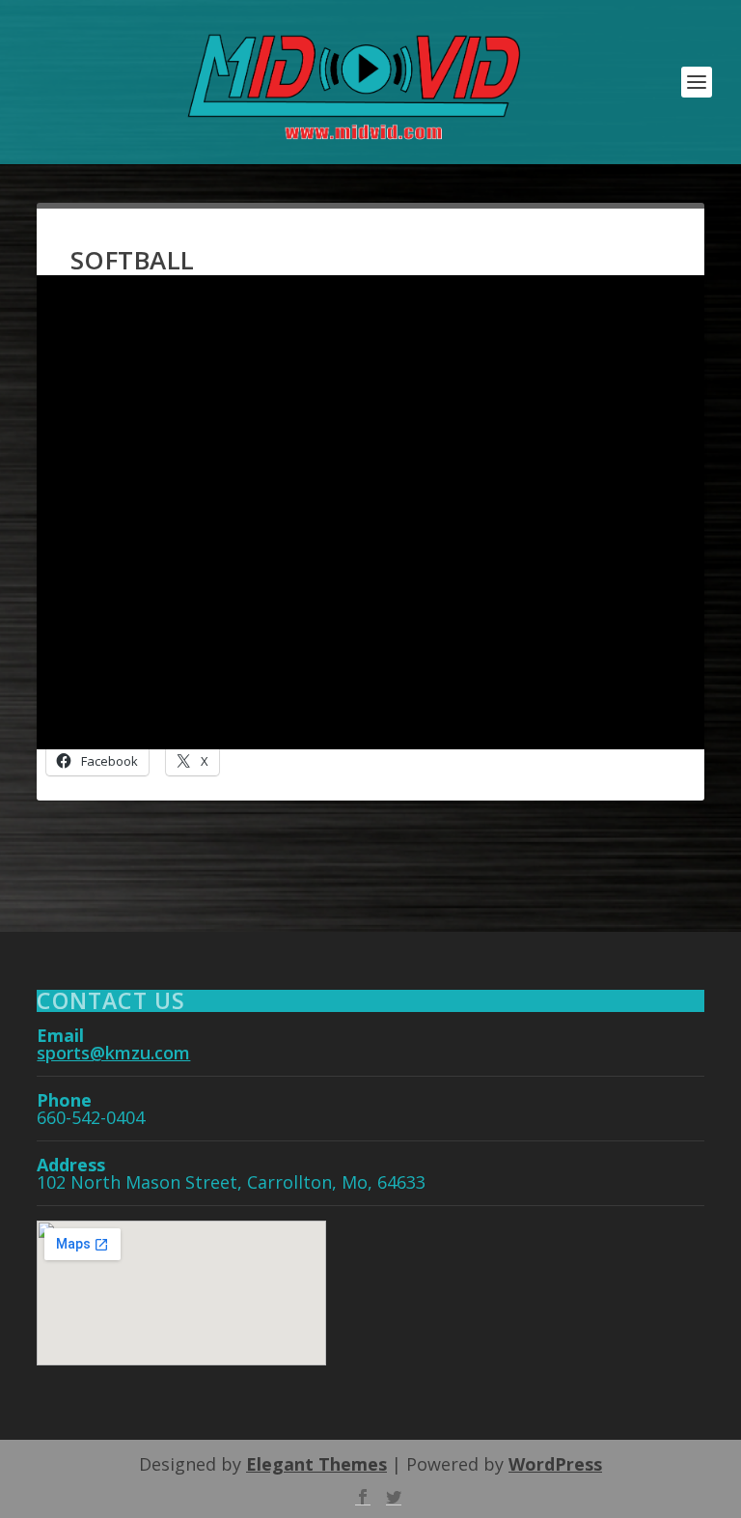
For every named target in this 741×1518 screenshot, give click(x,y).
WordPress (555, 1464)
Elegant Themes (316, 1464)
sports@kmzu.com (113, 1052)
